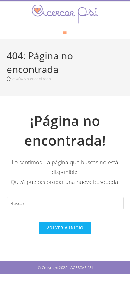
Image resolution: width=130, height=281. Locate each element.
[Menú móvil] (65, 33)
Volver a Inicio (65, 227)
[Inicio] (9, 78)
